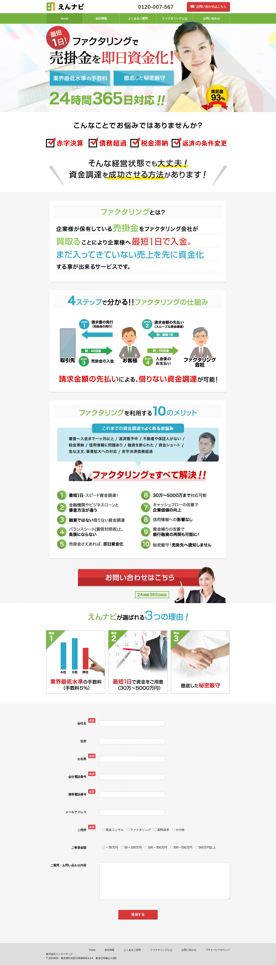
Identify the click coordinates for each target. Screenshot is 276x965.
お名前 (81, 758)
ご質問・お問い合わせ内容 (68, 865)
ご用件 (81, 830)
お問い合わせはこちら (211, 6)
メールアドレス (75, 812)
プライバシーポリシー (218, 949)
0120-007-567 (156, 7)
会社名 (81, 723)
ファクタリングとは (174, 18)
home (64, 18)
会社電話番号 (77, 776)
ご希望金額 (78, 847)
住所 (83, 741)
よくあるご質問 (138, 18)
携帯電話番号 (77, 794)
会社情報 (101, 18)
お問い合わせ (211, 18)
